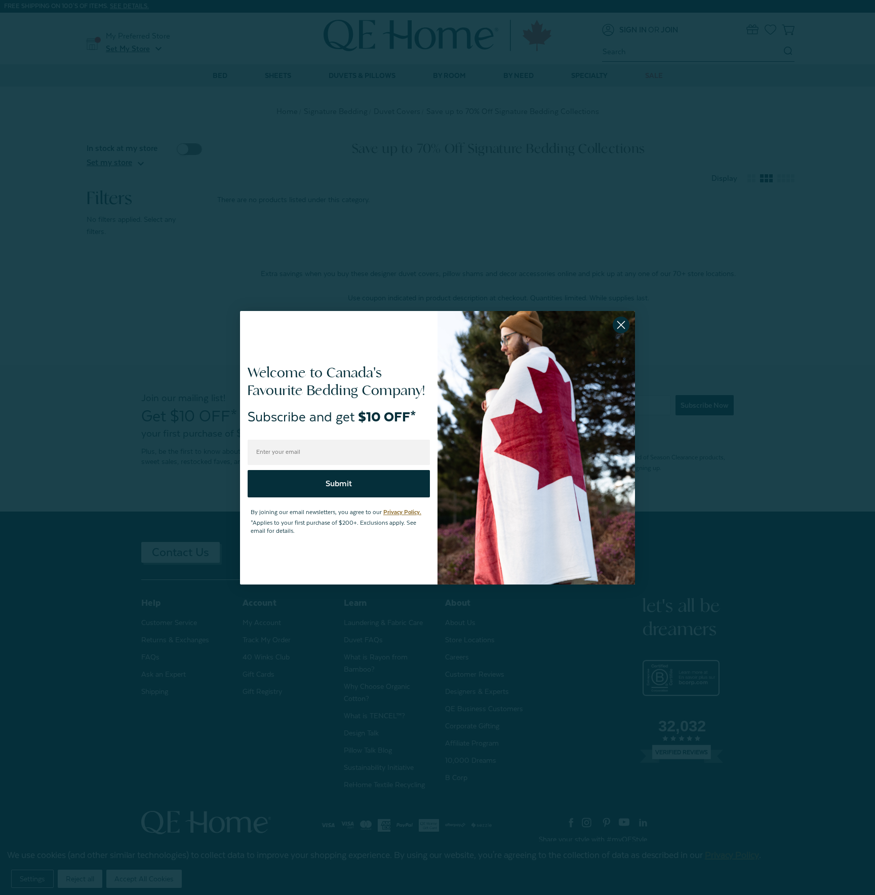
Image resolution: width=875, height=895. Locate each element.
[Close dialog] (621, 325)
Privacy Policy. (402, 512)
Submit (339, 483)
